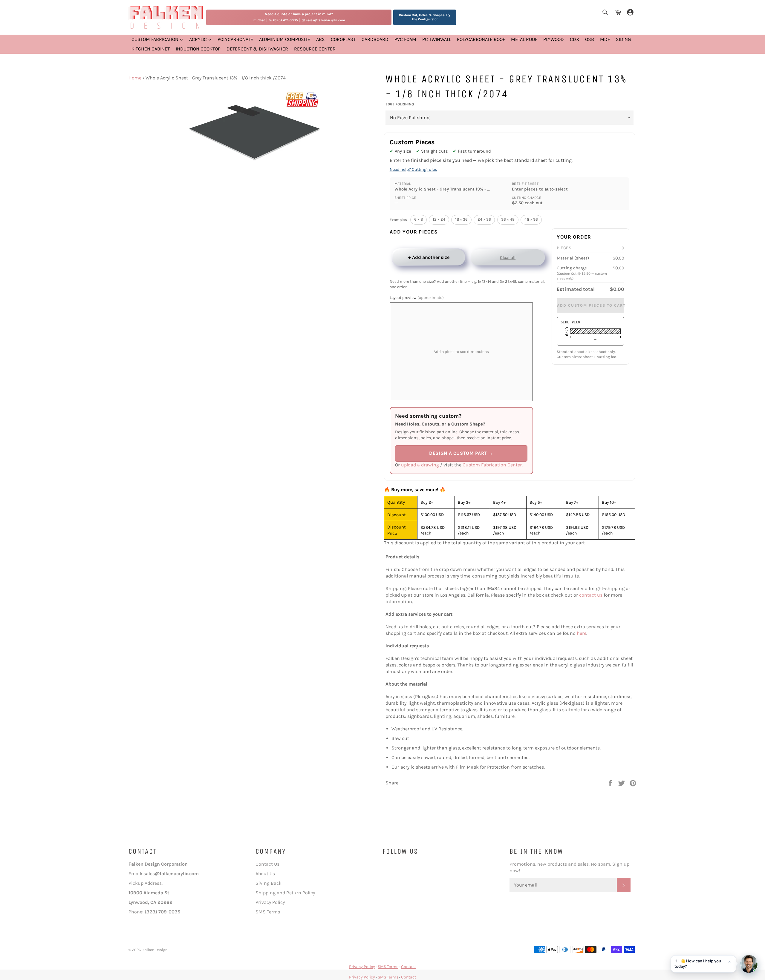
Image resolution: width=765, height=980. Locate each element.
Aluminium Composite (284, 39)
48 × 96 (531, 219)
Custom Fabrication (155, 39)
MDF (605, 39)
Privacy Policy (270, 902)
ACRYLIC (198, 39)
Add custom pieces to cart (590, 305)
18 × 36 (461, 219)
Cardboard (375, 39)
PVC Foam (405, 39)
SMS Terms (267, 912)
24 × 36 (484, 219)
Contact (408, 966)
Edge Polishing (399, 104)
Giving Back (268, 883)
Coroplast (343, 39)
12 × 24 (439, 219)
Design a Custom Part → (461, 453)
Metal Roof (524, 39)
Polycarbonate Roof (481, 39)
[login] (630, 12)
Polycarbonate (235, 39)
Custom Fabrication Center (492, 465)
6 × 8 (418, 219)
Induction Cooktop (198, 49)
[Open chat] (749, 964)
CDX (574, 39)
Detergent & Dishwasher (257, 49)
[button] (703, 963)
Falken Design (155, 949)
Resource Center (315, 49)
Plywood (553, 39)
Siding (623, 39)
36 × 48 (508, 219)
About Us (265, 873)
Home (134, 78)
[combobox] (604, 12)
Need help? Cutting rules (413, 169)
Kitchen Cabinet (150, 49)
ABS (320, 39)
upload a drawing (420, 465)
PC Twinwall (436, 39)
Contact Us (267, 864)
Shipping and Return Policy (285, 892)
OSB (589, 39)
